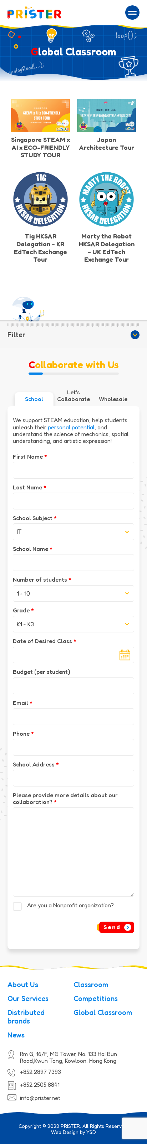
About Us (22, 984)
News (16, 1035)
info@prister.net (40, 1097)
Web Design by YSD (73, 1132)
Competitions (96, 998)
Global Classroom (103, 1012)
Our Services (28, 998)
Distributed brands (26, 1016)
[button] (132, 12)
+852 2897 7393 (40, 1071)
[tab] (34, 399)
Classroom (91, 984)
